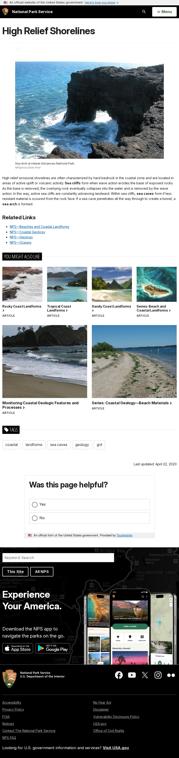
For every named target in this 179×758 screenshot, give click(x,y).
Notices (8, 724)
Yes (42, 504)
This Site (15, 571)
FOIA (6, 717)
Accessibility (11, 702)
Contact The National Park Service (28, 731)
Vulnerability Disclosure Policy (116, 717)
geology (82, 444)
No (42, 517)
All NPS (42, 571)
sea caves (58, 444)
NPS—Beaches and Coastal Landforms (39, 227)
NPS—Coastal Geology (27, 232)
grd (99, 444)
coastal (11, 444)
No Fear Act (102, 702)
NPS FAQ (9, 738)
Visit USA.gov (116, 747)
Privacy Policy (13, 709)
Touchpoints (124, 535)
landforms (34, 444)
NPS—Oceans (20, 242)
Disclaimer (101, 709)
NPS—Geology (21, 237)
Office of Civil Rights (108, 731)
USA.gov (100, 724)
